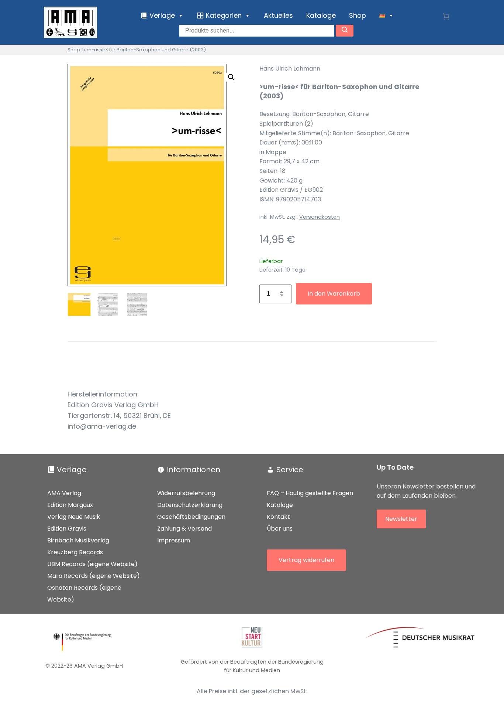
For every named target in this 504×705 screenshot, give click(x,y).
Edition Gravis (66, 528)
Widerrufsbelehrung (186, 493)
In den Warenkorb (334, 293)
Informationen (193, 469)
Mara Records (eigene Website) (93, 576)
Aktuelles (278, 15)
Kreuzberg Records (75, 552)
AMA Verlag (64, 493)
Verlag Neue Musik (73, 516)
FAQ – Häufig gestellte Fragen (310, 493)
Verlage (72, 469)
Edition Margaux (70, 505)
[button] (231, 77)
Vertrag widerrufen (306, 560)
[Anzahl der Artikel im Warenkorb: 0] (446, 16)
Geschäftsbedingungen (191, 516)
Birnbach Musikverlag (78, 540)
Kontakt (278, 516)
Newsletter (401, 519)
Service (289, 469)
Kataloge (321, 15)
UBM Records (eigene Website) (92, 564)
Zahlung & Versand (184, 528)
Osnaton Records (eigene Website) (84, 593)
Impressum (173, 540)
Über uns (280, 528)
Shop (357, 15)
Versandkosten (319, 217)
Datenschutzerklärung (189, 505)
